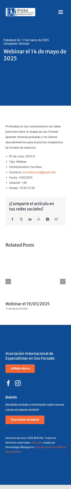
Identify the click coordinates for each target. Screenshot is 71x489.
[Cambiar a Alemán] (57, 4)
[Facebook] (12, 219)
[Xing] (47, 219)
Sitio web (36, 442)
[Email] (56, 219)
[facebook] (8, 383)
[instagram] (18, 383)
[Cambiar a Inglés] (52, 4)
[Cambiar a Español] (62, 4)
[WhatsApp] (39, 219)
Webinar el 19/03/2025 (35, 275)
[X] (21, 219)
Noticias (24, 43)
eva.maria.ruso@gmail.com (39, 172)
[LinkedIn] (30, 219)
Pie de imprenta (45, 447)
